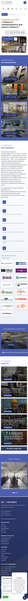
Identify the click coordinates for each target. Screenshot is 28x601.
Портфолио (3, 558)
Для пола (3, 524)
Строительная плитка (6, 538)
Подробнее (11, 344)
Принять (5, 597)
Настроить (6, 593)
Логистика (3, 551)
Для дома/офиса (5, 528)
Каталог (5, 14)
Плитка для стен (5, 541)
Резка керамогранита (6, 553)
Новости (3, 555)
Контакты (3, 560)
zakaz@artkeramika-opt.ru (10, 566)
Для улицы (3, 532)
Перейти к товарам (10, 79)
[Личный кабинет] (20, 8)
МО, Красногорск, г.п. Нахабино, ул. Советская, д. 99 (14, 486)
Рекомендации (4, 557)
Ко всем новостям (14, 448)
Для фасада (3, 526)
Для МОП (3, 530)
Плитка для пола (5, 543)
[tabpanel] (14, 340)
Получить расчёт (8, 39)
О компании (4, 549)
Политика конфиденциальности (8, 518)
